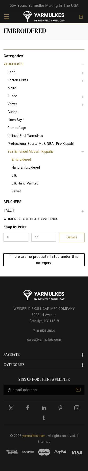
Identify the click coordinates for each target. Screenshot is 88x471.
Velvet (12, 104)
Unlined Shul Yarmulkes (25, 135)
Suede (12, 96)
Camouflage (17, 127)
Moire (12, 88)
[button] (44, 56)
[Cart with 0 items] (81, 16)
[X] (11, 407)
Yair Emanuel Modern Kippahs (31, 151)
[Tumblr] (44, 417)
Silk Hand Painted (24, 183)
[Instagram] (76, 407)
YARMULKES (13, 64)
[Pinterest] (60, 407)
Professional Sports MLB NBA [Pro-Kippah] (41, 143)
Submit (78, 389)
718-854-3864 (44, 331)
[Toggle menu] (6, 16)
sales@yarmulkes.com (44, 339)
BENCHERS (12, 201)
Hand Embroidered (25, 167)
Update (72, 237)
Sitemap (44, 441)
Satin (11, 72)
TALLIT (9, 210)
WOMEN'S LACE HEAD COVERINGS (31, 219)
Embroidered (21, 159)
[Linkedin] (44, 407)
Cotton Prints (18, 80)
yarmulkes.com (33, 435)
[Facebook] (27, 407)
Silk (14, 175)
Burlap (12, 112)
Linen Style (16, 119)
